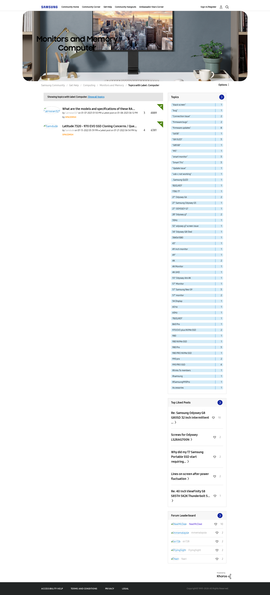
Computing (89, 85)
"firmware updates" (181, 128)
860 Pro (176, 324)
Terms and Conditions (84, 588)
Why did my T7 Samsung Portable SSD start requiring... (187, 456)
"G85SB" (176, 145)
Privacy (109, 588)
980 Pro (176, 347)
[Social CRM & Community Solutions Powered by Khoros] (224, 575)
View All (197, 402)
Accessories (178, 387)
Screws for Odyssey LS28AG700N (184, 437)
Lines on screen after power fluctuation (190, 476)
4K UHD (176, 272)
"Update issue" (179, 168)
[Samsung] (49, 6)
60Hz (174, 312)
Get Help (108, 7)
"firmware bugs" (180, 122)
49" (174, 255)
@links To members (181, 370)
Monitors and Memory (112, 85)
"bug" (175, 110)
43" (174, 243)
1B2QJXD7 (177, 185)
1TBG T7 (176, 191)
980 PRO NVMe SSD (182, 353)
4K (173, 260)
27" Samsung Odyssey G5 (184, 203)
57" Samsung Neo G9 (182, 289)
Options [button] (222, 84)
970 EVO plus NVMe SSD (184, 330)
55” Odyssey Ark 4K (181, 278)
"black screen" (179, 104)
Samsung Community (53, 85)
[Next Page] (221, 97)
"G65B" (175, 133)
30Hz (174, 220)
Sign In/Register (208, 7)
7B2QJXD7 (177, 318)
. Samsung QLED (180, 180)
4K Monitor (177, 266)
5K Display (177, 301)
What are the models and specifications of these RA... (98, 109)
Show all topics (96, 96)
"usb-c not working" (182, 174)
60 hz (175, 307)
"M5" (174, 151)
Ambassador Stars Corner (151, 7)
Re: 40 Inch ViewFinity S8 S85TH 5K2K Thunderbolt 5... (190, 493)
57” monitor (178, 295)
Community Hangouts (125, 7)
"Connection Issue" (181, 116)
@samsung (177, 376)
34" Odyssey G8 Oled (182, 232)
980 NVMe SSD (179, 341)
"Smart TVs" (178, 162)
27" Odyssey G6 (179, 197)
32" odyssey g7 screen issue (185, 226)
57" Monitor (178, 284)
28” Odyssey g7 (179, 214)
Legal (125, 588)
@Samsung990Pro (181, 382)
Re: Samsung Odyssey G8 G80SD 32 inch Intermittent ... (190, 417)
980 (174, 335)
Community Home (70, 7)
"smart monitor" (180, 156)
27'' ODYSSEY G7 (180, 208)
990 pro (176, 359)
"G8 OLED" (177, 139)
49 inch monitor (180, 249)
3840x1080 (177, 237)
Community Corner (91, 7)
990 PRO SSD (178, 364)
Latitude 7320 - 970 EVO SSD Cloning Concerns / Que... (99, 126)
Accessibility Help (52, 588)
